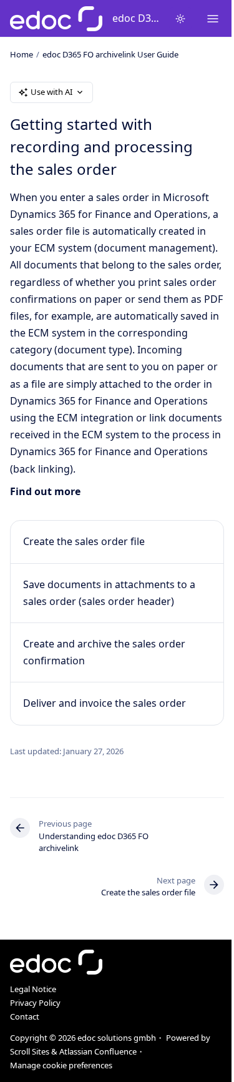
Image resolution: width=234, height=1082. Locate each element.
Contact (24, 1016)
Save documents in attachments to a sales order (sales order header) (109, 593)
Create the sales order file (84, 541)
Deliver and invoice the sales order (104, 703)
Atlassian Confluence (98, 1051)
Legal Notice (33, 989)
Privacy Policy (35, 1002)
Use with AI (51, 91)
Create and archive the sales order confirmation (104, 652)
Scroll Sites (29, 1051)
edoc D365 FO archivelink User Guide (135, 18)
